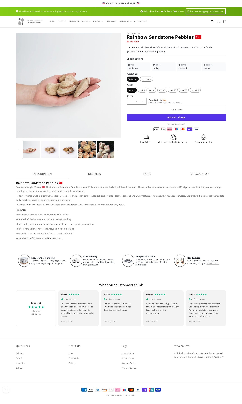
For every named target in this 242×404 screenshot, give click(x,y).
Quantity (130, 96)
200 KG (173, 90)
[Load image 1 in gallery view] (31, 149)
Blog (71, 353)
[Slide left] (19, 150)
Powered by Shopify (129, 395)
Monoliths (20, 363)
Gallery (72, 363)
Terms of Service (129, 368)
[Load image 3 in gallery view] (68, 149)
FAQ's (147, 173)
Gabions (19, 368)
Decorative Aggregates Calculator (207, 11)
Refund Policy (128, 358)
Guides (156, 11)
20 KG (152, 90)
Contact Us (74, 358)
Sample (131, 90)
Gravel (19, 358)
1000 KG (195, 90)
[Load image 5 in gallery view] (105, 149)
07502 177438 (213, 263)
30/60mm (132, 79)
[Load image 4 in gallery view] (87, 149)
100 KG (162, 90)
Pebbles (19, 353)
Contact (180, 11)
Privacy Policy (128, 353)
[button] (80, 21)
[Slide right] (118, 150)
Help (145, 11)
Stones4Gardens (117, 395)
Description (42, 173)
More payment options (176, 124)
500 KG (184, 90)
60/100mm (146, 79)
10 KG (142, 90)
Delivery (168, 11)
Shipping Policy (128, 363)
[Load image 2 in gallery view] (49, 149)
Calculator (200, 173)
